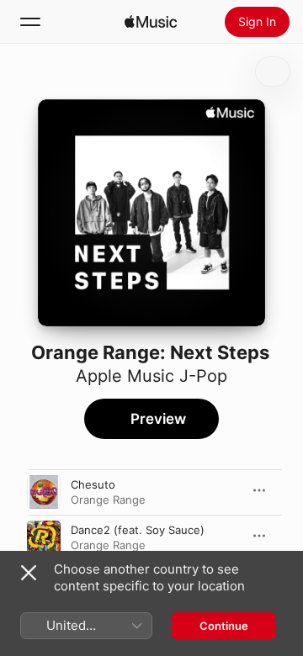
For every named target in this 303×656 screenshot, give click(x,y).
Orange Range (108, 499)
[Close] (28, 572)
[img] (151, 21)
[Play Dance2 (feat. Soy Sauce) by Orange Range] (44, 537)
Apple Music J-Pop (151, 376)
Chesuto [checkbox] (93, 484)
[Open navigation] (30, 21)
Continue (223, 625)
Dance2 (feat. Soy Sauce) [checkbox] (138, 530)
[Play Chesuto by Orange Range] (44, 492)
